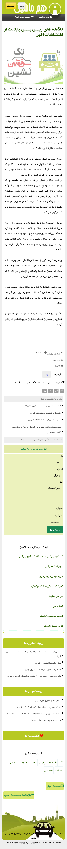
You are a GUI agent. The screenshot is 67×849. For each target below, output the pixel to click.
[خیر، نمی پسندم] (20, 382)
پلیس (46, 374)
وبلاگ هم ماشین (23, 16)
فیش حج (58, 606)
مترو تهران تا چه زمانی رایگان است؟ (46, 720)
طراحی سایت (56, 596)
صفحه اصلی (43, 16)
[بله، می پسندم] (34, 382)
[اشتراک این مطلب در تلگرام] (56, 392)
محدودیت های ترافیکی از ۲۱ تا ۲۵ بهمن (44, 419)
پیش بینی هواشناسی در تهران (48, 663)
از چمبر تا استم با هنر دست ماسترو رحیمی (43, 669)
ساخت (58, 770)
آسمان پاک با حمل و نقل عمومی (48, 700)
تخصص (48, 770)
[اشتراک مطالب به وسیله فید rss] (45, 392)
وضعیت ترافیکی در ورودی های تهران (45, 413)
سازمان (13, 763)
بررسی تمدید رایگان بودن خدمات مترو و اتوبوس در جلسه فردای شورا (33, 653)
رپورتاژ (42, 763)
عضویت (10, 5)
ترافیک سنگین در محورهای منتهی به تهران (43, 405)
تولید (33, 763)
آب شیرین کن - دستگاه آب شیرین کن (41, 556)
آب (60, 763)
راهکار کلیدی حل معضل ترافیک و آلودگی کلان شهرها (39, 707)
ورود (22, 6)
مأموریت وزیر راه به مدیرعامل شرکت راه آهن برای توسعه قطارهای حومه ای (36, 429)
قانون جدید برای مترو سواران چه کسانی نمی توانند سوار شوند (34, 676)
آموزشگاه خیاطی (54, 566)
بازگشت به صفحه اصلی (17, 795)
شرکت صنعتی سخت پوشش (47, 586)
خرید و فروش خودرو (51, 576)
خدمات (24, 763)
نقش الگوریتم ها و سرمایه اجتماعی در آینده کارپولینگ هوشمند (34, 713)
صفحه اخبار (53, 786)
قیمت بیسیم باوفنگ (51, 616)
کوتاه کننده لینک (53, 626)
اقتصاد (53, 763)
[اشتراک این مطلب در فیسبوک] (62, 392)
